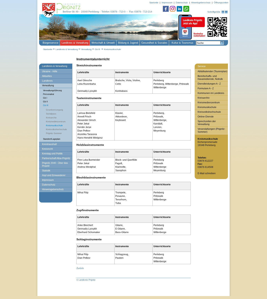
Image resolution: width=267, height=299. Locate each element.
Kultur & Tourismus (182, 42)
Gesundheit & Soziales (154, 42)
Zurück (80, 268)
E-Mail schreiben (207, 173)
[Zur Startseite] (61, 18)
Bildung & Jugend (128, 42)
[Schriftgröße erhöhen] (223, 12)
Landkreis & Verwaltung (75, 42)
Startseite (47, 49)
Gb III (98, 49)
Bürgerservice (50, 42)
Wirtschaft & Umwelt (103, 42)
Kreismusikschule (112, 49)
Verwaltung (86, 49)
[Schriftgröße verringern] (226, 12)
